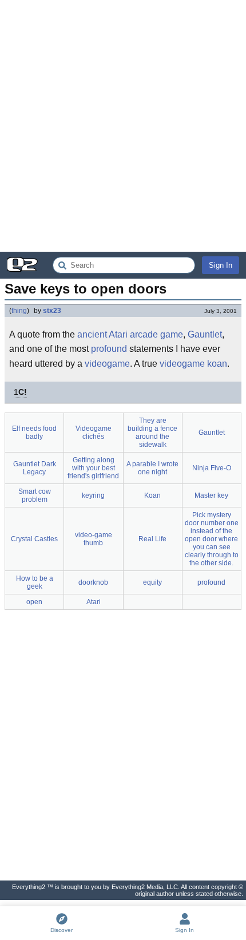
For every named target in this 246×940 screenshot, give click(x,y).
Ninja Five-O (211, 468)
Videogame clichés (94, 433)
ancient (92, 334)
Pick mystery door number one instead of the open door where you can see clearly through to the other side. (212, 539)
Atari (118, 334)
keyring (93, 495)
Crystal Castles (34, 539)
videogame (107, 363)
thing (19, 311)
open (34, 602)
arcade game (156, 334)
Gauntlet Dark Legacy (34, 468)
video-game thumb (93, 539)
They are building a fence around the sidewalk (152, 433)
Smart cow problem (34, 495)
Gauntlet (205, 334)
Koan (152, 495)
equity (152, 582)
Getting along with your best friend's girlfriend (93, 468)
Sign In (220, 265)
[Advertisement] (123, 126)
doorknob (93, 582)
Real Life (152, 539)
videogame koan (193, 363)
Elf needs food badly (34, 433)
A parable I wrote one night (152, 468)
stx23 (52, 311)
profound (109, 349)
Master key (211, 495)
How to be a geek (34, 582)
